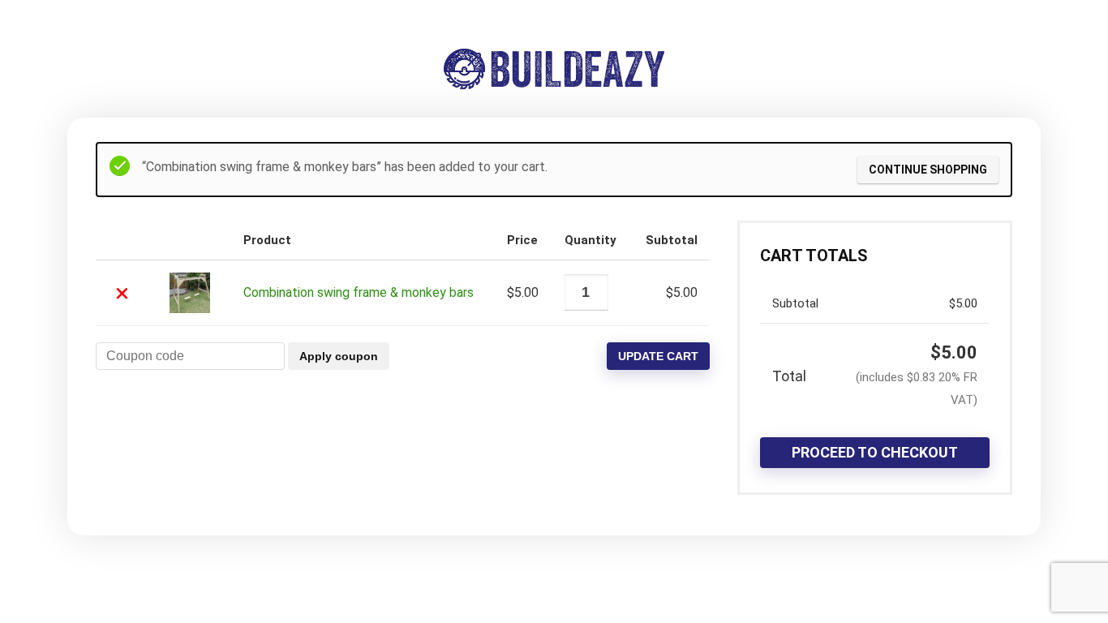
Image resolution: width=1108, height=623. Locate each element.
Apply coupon (338, 356)
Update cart (658, 356)
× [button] (122, 293)
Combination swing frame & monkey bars (358, 292)
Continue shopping (928, 169)
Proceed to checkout (875, 452)
